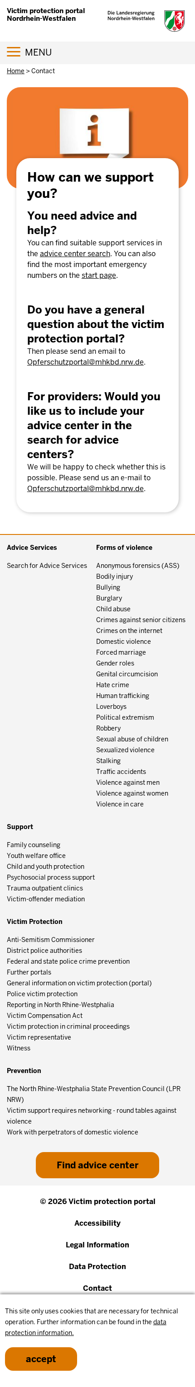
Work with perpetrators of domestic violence (72, 1132)
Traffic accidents (121, 772)
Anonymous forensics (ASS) (138, 566)
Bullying (108, 587)
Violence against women (132, 793)
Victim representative (39, 1037)
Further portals (29, 972)
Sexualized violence (125, 750)
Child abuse (113, 609)
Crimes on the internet (129, 631)
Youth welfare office (36, 856)
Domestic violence (123, 641)
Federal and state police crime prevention (68, 961)
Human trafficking (122, 696)
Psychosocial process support (51, 877)
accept (41, 1359)
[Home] (146, 21)
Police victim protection (42, 994)
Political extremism (125, 717)
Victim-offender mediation (46, 899)
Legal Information (97, 1245)
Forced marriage (121, 652)
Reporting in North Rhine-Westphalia (60, 1005)
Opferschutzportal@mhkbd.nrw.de (85, 362)
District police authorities (44, 951)
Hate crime (112, 685)
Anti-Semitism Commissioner (51, 940)
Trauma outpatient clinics (45, 888)
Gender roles (115, 663)
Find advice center (97, 1165)
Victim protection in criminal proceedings (68, 1026)
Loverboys (111, 707)
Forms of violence (124, 548)
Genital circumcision (127, 674)
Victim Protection (35, 922)
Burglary (109, 598)
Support (20, 827)
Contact (97, 1288)
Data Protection (97, 1266)
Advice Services (32, 548)
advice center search (75, 253)
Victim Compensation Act (45, 1016)
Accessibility (97, 1223)
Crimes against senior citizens (140, 620)
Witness (18, 1048)
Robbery (108, 728)
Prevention (24, 1071)
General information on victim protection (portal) (79, 983)
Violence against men (128, 782)
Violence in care (120, 804)
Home (15, 71)
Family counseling (33, 845)
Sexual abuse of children (132, 739)
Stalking (108, 761)
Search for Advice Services (47, 566)
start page (99, 275)
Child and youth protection (45, 866)
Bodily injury (114, 576)
